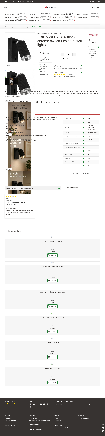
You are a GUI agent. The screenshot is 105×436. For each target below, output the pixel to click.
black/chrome (92, 57)
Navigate (22, 1)
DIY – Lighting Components (64, 20)
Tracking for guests (60, 423)
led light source (92, 49)
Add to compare (94, 40)
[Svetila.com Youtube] (41, 404)
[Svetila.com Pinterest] (31, 407)
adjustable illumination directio (94, 55)
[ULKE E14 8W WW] (52, 339)
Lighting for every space (16, 14)
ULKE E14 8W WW (52, 343)
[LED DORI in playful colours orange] (52, 288)
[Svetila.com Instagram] (44, 404)
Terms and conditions (84, 418)
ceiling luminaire (93, 51)
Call (14, 1)
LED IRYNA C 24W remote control (53, 317)
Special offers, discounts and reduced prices (39, 421)
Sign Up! (90, 404)
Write (7, 1)
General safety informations (82, 173)
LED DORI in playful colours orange (52, 292)
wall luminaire (92, 53)
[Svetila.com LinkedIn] (48, 404)
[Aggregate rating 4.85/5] (10, 403)
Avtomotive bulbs (40, 20)
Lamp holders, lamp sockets (64, 17)
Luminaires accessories (40, 17)
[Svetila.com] (51, 7)
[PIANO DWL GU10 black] (52, 364)
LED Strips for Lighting (16, 17)
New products (33, 418)
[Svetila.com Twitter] (34, 404)
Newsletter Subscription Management (64, 427)
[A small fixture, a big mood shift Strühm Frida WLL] (11, 81)
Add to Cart (53, 255)
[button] (29, 1)
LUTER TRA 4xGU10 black (52, 241)
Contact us (8, 418)
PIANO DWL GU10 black (52, 368)
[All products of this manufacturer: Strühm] (93, 34)
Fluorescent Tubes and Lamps (64, 14)
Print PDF (94, 42)
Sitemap (32, 426)
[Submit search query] (23, 7)
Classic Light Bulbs (88, 14)
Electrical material (88, 17)
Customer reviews (10, 425)
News (56, 418)
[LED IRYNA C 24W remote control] (52, 313)
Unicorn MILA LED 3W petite (52, 266)
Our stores (8, 423)
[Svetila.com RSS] (38, 404)
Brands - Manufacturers (36, 429)
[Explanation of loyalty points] (82, 72)
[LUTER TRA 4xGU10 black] (52, 237)
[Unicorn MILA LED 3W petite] (52, 262)
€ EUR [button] (100, 1)
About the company (10, 420)
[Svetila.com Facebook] (31, 404)
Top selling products (35, 424)
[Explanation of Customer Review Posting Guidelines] (59, 188)
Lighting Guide (58, 425)
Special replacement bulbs (16, 20)
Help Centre (58, 420)
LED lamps (40, 14)
